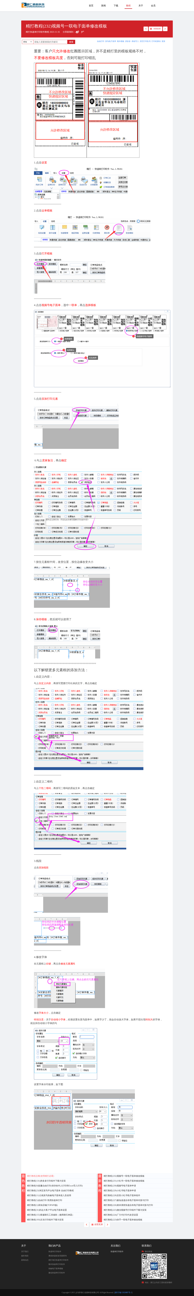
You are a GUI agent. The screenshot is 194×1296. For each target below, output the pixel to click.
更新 (163, 41)
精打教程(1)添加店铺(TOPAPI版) (42, 1205)
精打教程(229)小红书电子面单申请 (120, 1190)
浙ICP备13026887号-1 (123, 1292)
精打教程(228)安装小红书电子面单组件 (122, 1195)
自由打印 (100, 41)
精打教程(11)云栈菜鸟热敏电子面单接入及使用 (49, 1195)
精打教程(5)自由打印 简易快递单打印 (44, 1200)
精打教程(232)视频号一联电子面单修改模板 (124, 1176)
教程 (128, 5)
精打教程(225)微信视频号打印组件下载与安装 (125, 1210)
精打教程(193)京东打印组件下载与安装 (45, 1220)
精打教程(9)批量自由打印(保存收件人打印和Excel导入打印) (55, 1186)
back (146, 29)
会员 (153, 5)
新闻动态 (24, 1260)
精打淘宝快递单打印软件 (58, 1260)
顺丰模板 (120, 41)
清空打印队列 (145, 41)
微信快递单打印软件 (56, 1273)
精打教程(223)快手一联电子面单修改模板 (123, 1220)
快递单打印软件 (54, 1251)
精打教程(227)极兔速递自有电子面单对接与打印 (126, 1200)
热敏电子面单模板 (55, 1268)
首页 (91, 5)
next (165, 29)
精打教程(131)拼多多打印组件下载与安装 (46, 1181)
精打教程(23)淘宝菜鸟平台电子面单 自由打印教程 (50, 1190)
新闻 (103, 5)
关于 (141, 5)
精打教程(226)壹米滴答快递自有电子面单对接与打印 (128, 1205)
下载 (116, 5)
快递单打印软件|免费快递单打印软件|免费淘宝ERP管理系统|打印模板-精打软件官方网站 (33, 7)
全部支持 (157, 29)
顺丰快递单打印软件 (56, 1264)
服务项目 (24, 1256)
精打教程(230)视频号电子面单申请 (120, 1186)
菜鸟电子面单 (110, 41)
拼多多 (128, 41)
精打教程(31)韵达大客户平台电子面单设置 (47, 1210)
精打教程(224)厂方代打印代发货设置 (121, 1215)
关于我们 (24, 1251)
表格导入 (135, 41)
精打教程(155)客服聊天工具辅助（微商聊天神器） (50, 1215)
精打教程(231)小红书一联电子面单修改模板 (124, 1181)
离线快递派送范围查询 (57, 1256)
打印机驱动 (156, 41)
